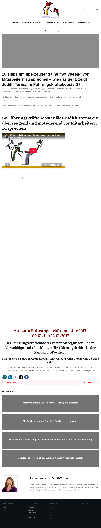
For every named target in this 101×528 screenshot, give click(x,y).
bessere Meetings (33, 515)
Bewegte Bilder (32, 517)
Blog (3, 510)
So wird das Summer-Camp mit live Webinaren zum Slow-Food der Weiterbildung (50, 440)
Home (4, 507)
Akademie (31, 507)
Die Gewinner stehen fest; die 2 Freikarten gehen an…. (50, 422)
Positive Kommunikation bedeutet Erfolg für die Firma (50, 403)
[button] (4, 377)
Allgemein (31, 510)
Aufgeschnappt (33, 512)
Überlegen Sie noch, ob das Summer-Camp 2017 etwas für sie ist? (50, 458)
